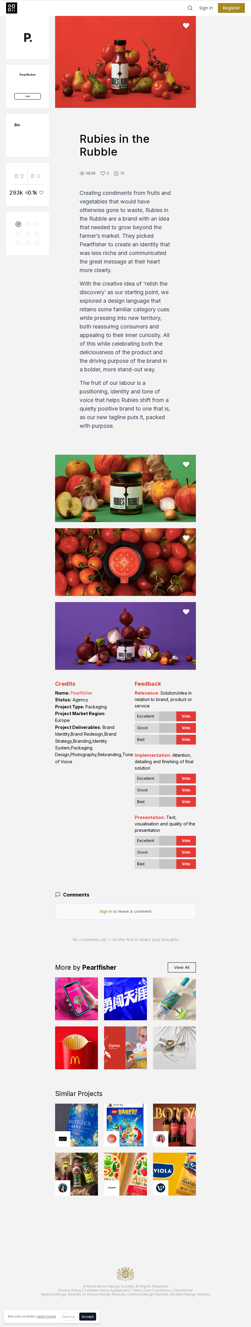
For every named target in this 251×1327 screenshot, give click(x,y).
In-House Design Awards (103, 1294)
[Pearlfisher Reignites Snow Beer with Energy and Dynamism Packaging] (125, 998)
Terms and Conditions (152, 1290)
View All (181, 967)
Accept (88, 1316)
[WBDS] (18, 224)
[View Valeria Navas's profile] (160, 1139)
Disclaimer (183, 1290)
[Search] (190, 8)
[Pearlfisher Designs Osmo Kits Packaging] (125, 1047)
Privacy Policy (69, 1290)
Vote (186, 716)
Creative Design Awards (147, 1294)
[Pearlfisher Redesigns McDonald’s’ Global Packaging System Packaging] (76, 1047)
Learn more (46, 1316)
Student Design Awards (190, 1294)
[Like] (186, 25)
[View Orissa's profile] (62, 1188)
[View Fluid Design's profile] (111, 1139)
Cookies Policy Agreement (106, 1290)
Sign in (206, 8)
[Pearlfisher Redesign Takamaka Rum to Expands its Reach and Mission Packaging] (174, 998)
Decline (68, 1316)
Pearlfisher (81, 693)
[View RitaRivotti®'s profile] (62, 1139)
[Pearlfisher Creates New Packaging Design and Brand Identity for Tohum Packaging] (174, 1047)
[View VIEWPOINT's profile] (160, 1188)
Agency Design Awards (61, 1294)
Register (231, 8)
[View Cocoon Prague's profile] (111, 1188)
